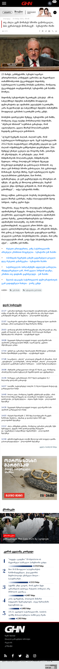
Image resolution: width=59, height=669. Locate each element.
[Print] (56, 31)
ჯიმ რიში (15, 290)
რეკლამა (8, 643)
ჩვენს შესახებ (10, 636)
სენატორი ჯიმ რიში (33, 290)
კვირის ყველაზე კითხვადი (18, 551)
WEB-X (43, 661)
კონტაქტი (8, 646)
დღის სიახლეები (12, 304)
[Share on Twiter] (45, 31)
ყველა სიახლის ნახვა (48, 447)
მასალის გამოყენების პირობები (17, 639)
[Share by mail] (49, 31)
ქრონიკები (9, 509)
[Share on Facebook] (39, 31)
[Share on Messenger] (42, 31)
